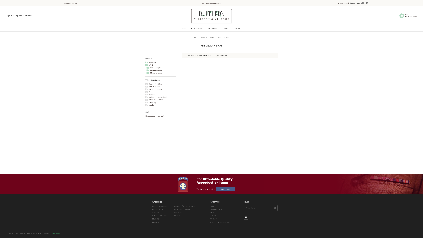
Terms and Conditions (220, 222)
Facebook (246, 217)
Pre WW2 (152, 62)
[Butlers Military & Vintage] (211, 23)
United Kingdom (155, 84)
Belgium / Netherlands (158, 97)
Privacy (213, 219)
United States (154, 87)
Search (29, 16)
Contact (213, 216)
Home (196, 38)
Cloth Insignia (155, 68)
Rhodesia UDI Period (157, 100)
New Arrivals (216, 209)
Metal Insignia (156, 70)
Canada (204, 38)
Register (18, 16)
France (151, 92)
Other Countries (155, 89)
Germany (152, 102)
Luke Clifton (56, 233)
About (212, 212)
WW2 (212, 38)
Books (151, 105)
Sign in (9, 16)
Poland (152, 94)
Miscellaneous (156, 73)
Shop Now (225, 189)
